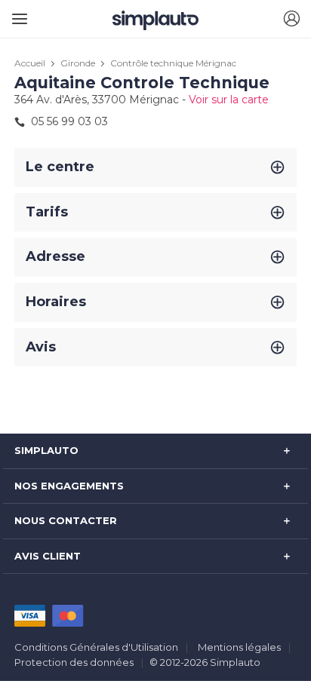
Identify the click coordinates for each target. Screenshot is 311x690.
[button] (291, 19)
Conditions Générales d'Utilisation (96, 647)
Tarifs (47, 212)
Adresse (55, 256)
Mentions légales (239, 647)
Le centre (60, 166)
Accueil (29, 63)
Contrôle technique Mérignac (173, 63)
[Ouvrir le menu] (17, 13)
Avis (41, 347)
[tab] (155, 167)
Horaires (56, 301)
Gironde (77, 63)
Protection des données (74, 662)
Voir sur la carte (229, 99)
